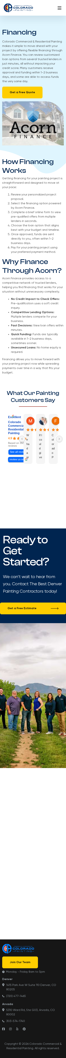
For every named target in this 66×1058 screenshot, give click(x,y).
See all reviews (18, 451)
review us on (17, 459)
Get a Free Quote (22, 92)
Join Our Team (20, 962)
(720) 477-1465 (16, 996)
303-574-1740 (15, 1021)
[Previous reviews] (22, 439)
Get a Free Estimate (22, 608)
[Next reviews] (59, 439)
